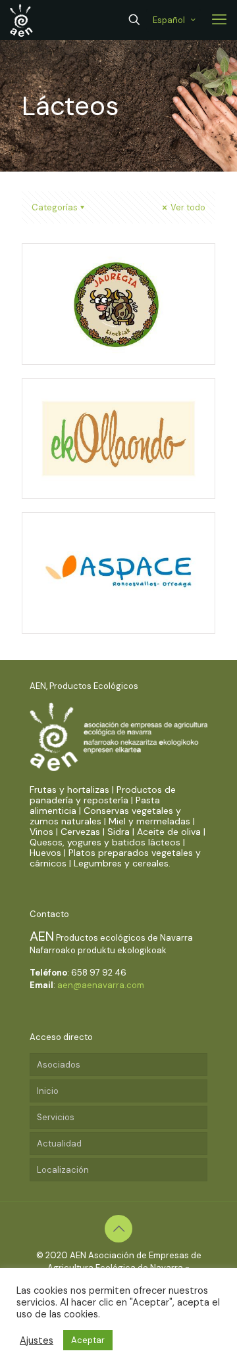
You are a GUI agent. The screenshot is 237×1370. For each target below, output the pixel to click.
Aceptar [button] (88, 1340)
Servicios (55, 1117)
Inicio (48, 1091)
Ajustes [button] (36, 1340)
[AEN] (21, 19)
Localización (63, 1169)
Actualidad (59, 1143)
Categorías (55, 207)
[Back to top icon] (118, 1228)
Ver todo (187, 207)
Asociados (58, 1064)
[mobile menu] (219, 20)
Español (169, 20)
